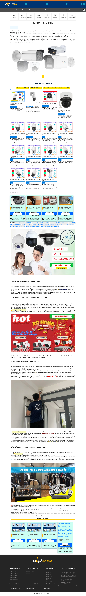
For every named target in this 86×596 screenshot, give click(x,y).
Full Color (37, 87)
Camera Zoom (49, 576)
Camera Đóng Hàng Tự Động (17, 535)
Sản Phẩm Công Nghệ (47, 9)
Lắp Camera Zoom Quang (16, 90)
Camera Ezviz (29, 581)
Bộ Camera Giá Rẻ (26, 9)
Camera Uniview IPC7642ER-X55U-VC (48, 180)
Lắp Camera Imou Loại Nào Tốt (49, 535)
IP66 (64, 87)
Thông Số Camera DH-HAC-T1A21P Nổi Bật (50, 208)
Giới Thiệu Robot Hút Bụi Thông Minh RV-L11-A (17, 208)
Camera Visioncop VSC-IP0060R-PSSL (23, 222)
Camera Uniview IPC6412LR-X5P (49, 103)
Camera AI (48, 572)
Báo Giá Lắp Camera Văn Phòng (65, 540)
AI (41, 87)
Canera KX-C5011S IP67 (27, 224)
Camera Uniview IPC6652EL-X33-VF (49, 157)
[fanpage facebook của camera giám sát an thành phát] (81, 4)
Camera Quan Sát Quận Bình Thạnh (57, 224)
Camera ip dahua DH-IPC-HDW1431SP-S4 (40, 222)
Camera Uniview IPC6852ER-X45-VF (65, 157)
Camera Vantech (30, 577)
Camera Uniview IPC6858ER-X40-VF (33, 180)
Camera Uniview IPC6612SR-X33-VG (49, 134)
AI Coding (60, 87)
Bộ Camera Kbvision (14, 573)
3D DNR (68, 87)
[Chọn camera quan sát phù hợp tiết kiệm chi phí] (75, 17)
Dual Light (24, 87)
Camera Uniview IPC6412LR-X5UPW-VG (64, 111)
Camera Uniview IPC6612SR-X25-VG (33, 134)
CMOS (44, 87)
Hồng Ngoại (32, 87)
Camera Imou (29, 579)
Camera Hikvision (30, 571)
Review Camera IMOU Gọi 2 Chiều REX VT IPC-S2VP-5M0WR (33, 208)
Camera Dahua (29, 575)
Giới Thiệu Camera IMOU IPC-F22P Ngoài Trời (65, 208)
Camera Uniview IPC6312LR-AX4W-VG (16, 104)
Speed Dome (54, 87)
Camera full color (50, 581)
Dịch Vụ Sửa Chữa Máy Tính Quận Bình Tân (50, 226)
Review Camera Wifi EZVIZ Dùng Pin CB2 (41, 224)
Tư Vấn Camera (71, 9)
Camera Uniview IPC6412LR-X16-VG (33, 103)
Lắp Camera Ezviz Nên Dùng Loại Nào (32, 535)
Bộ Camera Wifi (13, 577)
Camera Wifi (36, 9)
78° (28, 87)
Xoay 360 (48, 87)
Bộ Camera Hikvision (14, 571)
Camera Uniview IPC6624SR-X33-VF (33, 157)
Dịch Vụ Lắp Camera (60, 9)
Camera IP (48, 574)
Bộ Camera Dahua (14, 575)
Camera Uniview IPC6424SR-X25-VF (17, 134)
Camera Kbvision (30, 573)
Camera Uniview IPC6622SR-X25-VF (65, 134)
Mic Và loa (19, 87)
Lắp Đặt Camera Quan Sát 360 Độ (33, 226)
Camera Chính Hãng (14, 9)
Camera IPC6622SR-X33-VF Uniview (16, 157)
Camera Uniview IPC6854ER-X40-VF (17, 180)
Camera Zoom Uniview (43, 23)
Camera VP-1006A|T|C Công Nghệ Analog (59, 222)
